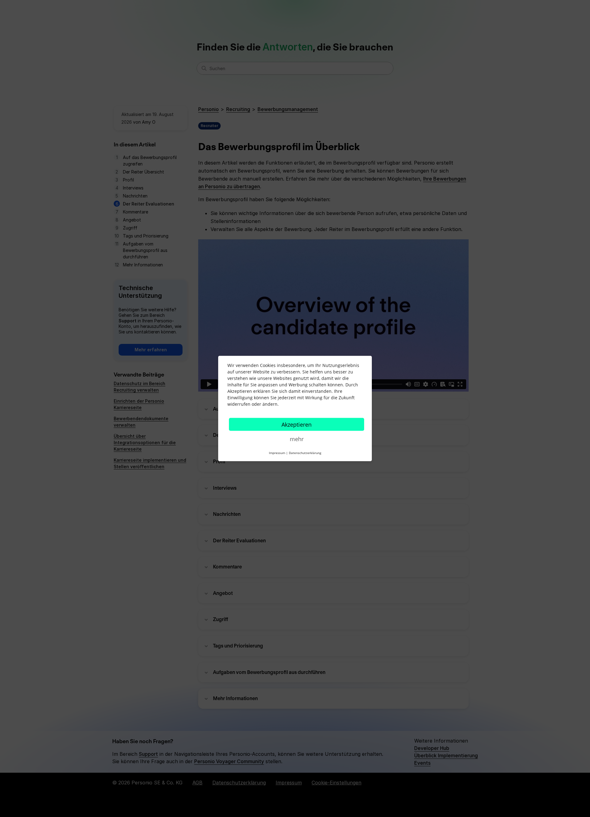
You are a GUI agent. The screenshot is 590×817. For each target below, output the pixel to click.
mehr (297, 439)
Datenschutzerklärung (305, 453)
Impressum (277, 453)
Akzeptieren (296, 424)
